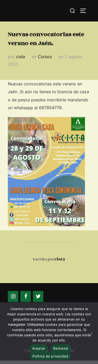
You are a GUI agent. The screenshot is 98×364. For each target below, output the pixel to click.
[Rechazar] (91, 333)
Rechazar (60, 348)
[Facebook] (25, 296)
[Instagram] (13, 296)
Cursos (45, 56)
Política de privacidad (50, 356)
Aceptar (38, 348)
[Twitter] (38, 296)
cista (20, 56)
